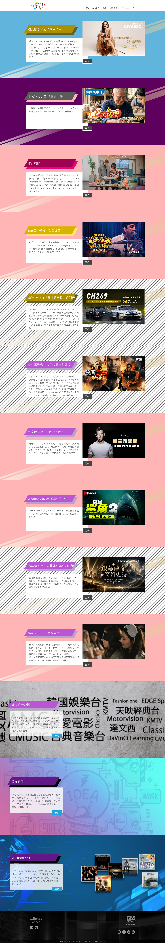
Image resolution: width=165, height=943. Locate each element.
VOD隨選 (95, 8)
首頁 (88, 8)
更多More (125, 8)
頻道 (104, 8)
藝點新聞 (113, 8)
